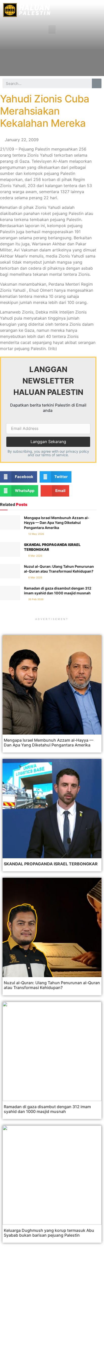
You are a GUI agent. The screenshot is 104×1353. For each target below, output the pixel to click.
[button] (52, 29)
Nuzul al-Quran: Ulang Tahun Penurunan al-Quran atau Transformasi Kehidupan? (52, 985)
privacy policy (77, 451)
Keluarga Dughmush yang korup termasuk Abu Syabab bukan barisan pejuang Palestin (49, 1233)
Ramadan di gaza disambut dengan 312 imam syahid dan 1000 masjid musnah (47, 1109)
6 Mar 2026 (35, 555)
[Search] (96, 83)
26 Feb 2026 (35, 599)
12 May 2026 (36, 533)
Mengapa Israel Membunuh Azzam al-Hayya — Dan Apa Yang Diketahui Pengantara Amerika (56, 523)
